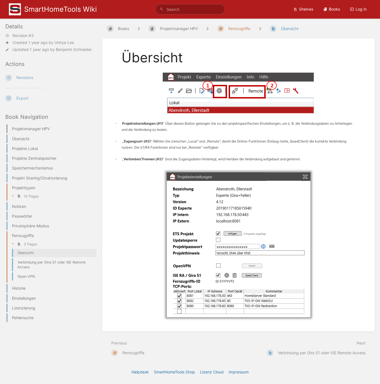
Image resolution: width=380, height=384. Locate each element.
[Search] (162, 9)
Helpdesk (140, 372)
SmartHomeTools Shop (174, 372)
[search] (190, 9)
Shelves (306, 9)
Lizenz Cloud (212, 372)
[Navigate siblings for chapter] (208, 28)
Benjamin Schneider (74, 49)
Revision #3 (23, 35)
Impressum (239, 372)
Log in (361, 9)
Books (334, 9)
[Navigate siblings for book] (139, 28)
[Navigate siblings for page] (260, 28)
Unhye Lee (64, 42)
